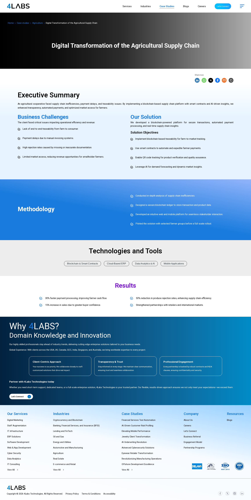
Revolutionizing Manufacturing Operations (142, 458)
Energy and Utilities (62, 442)
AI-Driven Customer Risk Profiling (137, 425)
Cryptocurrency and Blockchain (68, 420)
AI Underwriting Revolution (134, 442)
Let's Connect (223, 6)
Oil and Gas (58, 436)
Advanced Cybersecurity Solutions (138, 447)
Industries (145, 6)
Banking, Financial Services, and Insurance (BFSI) (76, 425)
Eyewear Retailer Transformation (137, 453)
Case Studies (167, 6)
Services (127, 6)
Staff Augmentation (16, 425)
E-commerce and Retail (64, 464)
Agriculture (37, 23)
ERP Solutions (14, 436)
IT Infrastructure (15, 431)
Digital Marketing (15, 420)
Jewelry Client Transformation (136, 436)
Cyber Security (14, 453)
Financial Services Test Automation (138, 420)
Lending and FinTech (62, 431)
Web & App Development (19, 447)
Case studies (23, 23)
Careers (202, 6)
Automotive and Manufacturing (68, 447)
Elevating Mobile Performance (136, 431)
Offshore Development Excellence (138, 464)
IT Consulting (13, 464)
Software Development (18, 442)
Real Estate (58, 458)
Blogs (186, 6)
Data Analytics (14, 458)
